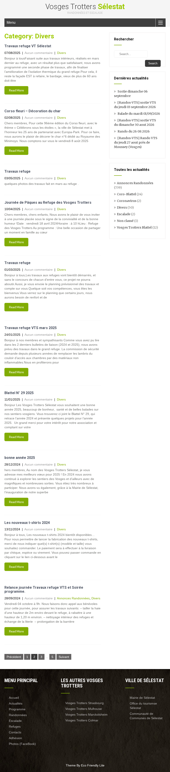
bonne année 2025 (19, 458)
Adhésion (15, 738)
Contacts (15, 732)
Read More (16, 90)
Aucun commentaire (39, 53)
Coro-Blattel (126, 194)
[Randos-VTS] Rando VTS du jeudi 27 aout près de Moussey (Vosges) (135, 142)
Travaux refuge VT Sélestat (27, 46)
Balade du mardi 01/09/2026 (139, 114)
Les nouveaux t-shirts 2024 (27, 523)
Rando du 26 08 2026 (134, 131)
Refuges (15, 726)
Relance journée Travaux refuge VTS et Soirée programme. (43, 589)
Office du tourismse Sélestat (143, 706)
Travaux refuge (17, 171)
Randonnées (18, 715)
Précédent (14, 657)
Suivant (64, 657)
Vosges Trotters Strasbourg (84, 703)
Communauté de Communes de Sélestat (146, 716)
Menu (11, 22)
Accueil (14, 697)
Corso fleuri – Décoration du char (32, 111)
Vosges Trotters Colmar (81, 720)
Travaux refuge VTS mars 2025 (30, 328)
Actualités (15, 703)
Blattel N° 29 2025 (19, 393)
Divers (61, 53)
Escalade (123, 214)
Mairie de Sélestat (142, 697)
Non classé (125, 221)
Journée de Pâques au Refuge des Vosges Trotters (47, 202)
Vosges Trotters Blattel (134, 227)
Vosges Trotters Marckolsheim (86, 714)
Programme (17, 709)
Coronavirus (126, 201)
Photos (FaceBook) (22, 744)
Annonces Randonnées (73, 598)
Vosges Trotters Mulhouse (83, 709)
